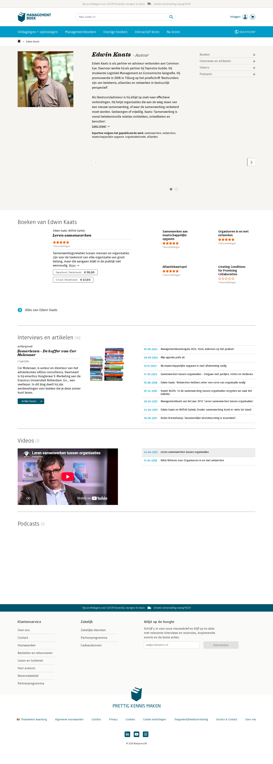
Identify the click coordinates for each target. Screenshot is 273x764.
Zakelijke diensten (93, 630)
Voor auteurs (26, 668)
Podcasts (206, 74)
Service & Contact (226, 719)
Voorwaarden (27, 645)
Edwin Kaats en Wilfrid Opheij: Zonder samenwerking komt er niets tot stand (206, 409)
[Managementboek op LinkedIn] (127, 734)
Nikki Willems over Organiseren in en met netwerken (192, 460)
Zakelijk (87, 622)
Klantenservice (29, 622)
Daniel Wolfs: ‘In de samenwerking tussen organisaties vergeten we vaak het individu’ (206, 392)
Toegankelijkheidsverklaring (191, 719)
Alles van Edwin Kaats (41, 310)
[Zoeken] (171, 17)
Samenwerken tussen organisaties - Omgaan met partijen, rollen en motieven (207, 374)
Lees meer (99, 126)
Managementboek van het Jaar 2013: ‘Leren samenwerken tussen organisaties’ (207, 401)
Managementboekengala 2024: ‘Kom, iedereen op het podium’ (197, 349)
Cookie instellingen (154, 719)
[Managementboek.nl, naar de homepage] (34, 21)
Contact (23, 637)
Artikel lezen (29, 401)
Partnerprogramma (31, 683)
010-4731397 (247, 31)
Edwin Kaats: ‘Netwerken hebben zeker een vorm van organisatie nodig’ (203, 382)
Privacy (113, 719)
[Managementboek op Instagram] (145, 734)
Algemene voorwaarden (69, 719)
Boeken (205, 54)
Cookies (130, 719)
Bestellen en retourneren (35, 653)
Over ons (24, 630)
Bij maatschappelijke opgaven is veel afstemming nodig (194, 365)
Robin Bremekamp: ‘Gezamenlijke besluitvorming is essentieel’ (198, 418)
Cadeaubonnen (91, 645)
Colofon (96, 719)
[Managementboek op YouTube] (136, 734)
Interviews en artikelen (215, 61)
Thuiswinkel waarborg (34, 719)
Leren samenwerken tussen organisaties (185, 452)
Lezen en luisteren (30, 660)
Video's (204, 67)
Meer (72, 265)
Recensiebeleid (28, 676)
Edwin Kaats (32, 41)
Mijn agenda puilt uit (173, 357)
